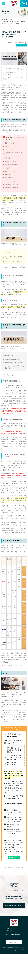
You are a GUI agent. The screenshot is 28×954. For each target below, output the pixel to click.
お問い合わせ (14, 942)
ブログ (21, 45)
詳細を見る (24, 571)
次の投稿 (19, 867)
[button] (14, 857)
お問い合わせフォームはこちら (14, 905)
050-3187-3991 (14, 896)
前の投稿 (9, 867)
